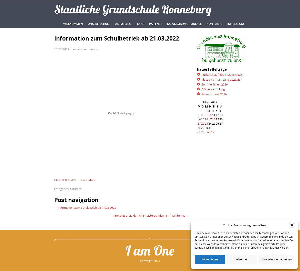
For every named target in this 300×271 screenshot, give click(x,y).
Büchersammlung (213, 89)
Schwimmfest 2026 (214, 94)
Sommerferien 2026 (214, 84)
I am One (150, 250)
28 (199, 128)
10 (210, 115)
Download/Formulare (184, 24)
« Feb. (201, 132)
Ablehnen (242, 259)
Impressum (235, 24)
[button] (292, 225)
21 (199, 123)
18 (213, 119)
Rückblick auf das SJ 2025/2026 (221, 75)
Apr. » (210, 132)
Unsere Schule (99, 24)
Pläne (140, 24)
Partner (155, 24)
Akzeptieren (210, 259)
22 (202, 123)
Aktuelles (123, 24)
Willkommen (73, 24)
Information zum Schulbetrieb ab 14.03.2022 (85, 208)
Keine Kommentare (85, 49)
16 (206, 119)
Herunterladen (88, 179)
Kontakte (214, 24)
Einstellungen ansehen (277, 259)
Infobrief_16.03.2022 (65, 179)
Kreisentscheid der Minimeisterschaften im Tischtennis (151, 215)
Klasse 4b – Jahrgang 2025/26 (221, 79)
